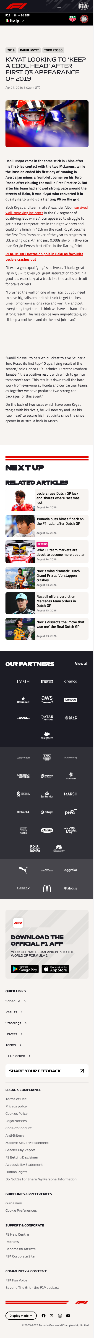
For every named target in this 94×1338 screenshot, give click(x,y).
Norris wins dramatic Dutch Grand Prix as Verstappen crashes (58, 575)
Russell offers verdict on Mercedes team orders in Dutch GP (56, 601)
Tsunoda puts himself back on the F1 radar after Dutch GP (60, 521)
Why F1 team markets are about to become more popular (61, 552)
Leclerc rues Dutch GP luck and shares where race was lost (58, 498)
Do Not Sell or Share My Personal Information (41, 1179)
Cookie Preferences (21, 1210)
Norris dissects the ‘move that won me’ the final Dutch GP (60, 624)
